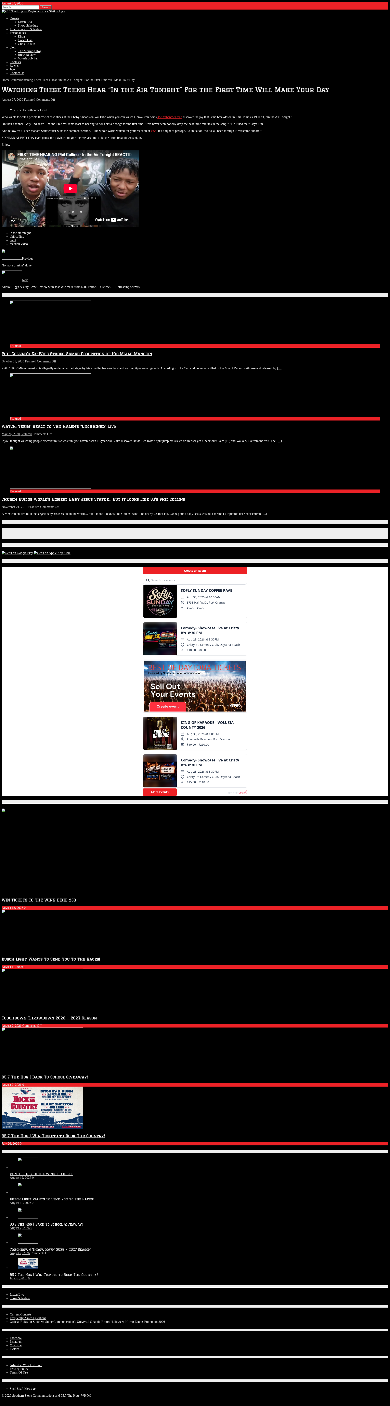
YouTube (16, 1345)
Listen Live (25, 22)
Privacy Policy (19, 1368)
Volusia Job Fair (28, 58)
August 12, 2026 (12, 907)
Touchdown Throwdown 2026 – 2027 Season (49, 1018)
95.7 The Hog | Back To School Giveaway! (45, 1077)
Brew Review (27, 54)
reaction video (19, 244)
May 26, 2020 (11, 434)
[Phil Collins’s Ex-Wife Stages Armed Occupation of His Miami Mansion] (50, 342)
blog (12, 47)
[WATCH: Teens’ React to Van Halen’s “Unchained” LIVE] (50, 415)
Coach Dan (25, 40)
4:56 (153, 131)
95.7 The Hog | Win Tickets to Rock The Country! (53, 1136)
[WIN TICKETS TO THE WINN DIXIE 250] (28, 1167)
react (13, 240)
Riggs (21, 36)
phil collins (17, 236)
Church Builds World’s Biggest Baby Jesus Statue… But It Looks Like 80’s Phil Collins (93, 499)
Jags (12, 69)
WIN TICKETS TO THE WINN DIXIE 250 (39, 900)
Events (14, 65)
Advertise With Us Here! (26, 1365)
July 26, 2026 (10, 1143)
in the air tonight (20, 233)
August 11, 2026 (12, 966)
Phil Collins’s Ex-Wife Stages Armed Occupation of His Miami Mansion (77, 354)
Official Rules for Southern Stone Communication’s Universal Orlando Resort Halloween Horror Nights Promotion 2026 (87, 1321)
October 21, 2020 (13, 361)
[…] (279, 368)
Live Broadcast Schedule (26, 29)
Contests (15, 62)
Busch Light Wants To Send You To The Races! (51, 959)
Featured (29, 99)
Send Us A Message (23, 1388)
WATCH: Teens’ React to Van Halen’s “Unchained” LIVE (59, 426)
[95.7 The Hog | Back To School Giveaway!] (28, 1217)
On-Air (14, 18)
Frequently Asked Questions (28, 1318)
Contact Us (17, 73)
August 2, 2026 (12, 1025)
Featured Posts (16, 802)
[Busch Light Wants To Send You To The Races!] (28, 1192)
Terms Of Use (19, 1372)
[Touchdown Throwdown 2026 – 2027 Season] (28, 1242)
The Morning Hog (29, 51)
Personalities (18, 33)
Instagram (16, 1341)
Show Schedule (28, 25)
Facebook (16, 1338)
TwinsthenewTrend (169, 117)
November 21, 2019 (14, 507)
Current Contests (20, 1314)
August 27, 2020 (12, 99)
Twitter (14, 1349)
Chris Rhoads (26, 43)
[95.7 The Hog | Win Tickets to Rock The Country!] (28, 1267)
